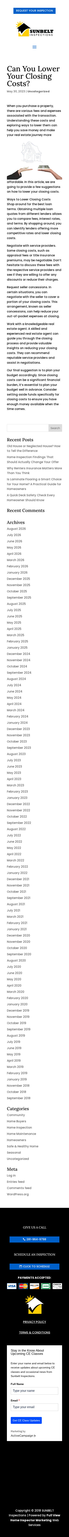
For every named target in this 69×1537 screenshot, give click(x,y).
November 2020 (18, 942)
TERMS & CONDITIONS (34, 1332)
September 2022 (19, 823)
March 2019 (15, 1067)
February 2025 (17, 641)
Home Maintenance (21, 1134)
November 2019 (18, 1017)
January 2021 (17, 929)
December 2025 (18, 579)
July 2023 (14, 760)
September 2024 (19, 673)
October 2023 (17, 741)
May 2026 (14, 547)
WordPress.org (18, 1194)
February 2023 (17, 792)
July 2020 (14, 967)
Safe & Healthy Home (22, 1146)
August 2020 (16, 960)
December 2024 (18, 654)
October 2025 (17, 591)
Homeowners (16, 1140)
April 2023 (14, 779)
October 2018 (16, 1092)
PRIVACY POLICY (34, 1322)
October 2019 (16, 1023)
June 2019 (14, 1048)
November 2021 (18, 885)
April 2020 (14, 986)
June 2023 (14, 766)
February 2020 (17, 998)
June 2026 (14, 541)
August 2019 (16, 1036)
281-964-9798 (36, 1239)
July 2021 (13, 910)
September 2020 (19, 954)
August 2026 (16, 529)
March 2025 (15, 635)
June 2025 (14, 616)
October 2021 (16, 892)
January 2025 (17, 648)
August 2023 (16, 754)
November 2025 (18, 585)
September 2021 (18, 898)
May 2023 (14, 773)
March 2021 (15, 917)
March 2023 (15, 785)
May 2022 (14, 848)
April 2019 (14, 1061)
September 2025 (19, 598)
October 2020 (17, 948)
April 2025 (14, 629)
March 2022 (15, 860)
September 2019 (18, 1029)
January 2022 (17, 873)
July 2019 (13, 1042)
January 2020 (17, 1004)
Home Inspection (19, 1128)
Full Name (17, 1383)
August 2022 (16, 829)
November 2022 (18, 810)
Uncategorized (38, 91)
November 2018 (18, 1086)
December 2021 (18, 879)
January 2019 (17, 1079)
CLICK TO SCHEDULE (36, 1266)
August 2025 (16, 604)
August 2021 (16, 904)
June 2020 (14, 973)
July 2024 (14, 685)
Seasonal (14, 1153)
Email (15, 1400)
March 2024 (16, 710)
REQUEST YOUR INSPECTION (34, 11)
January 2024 (17, 723)
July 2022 (14, 835)
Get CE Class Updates (26, 1420)
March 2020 (15, 992)
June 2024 (14, 691)
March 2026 (15, 560)
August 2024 (16, 679)
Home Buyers (16, 1121)
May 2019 (14, 1054)
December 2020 (18, 935)
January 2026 (17, 573)
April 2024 (14, 704)
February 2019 (17, 1073)
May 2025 (14, 623)
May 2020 (14, 979)
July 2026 (14, 535)
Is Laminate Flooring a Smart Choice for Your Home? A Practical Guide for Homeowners (34, 484)
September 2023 (19, 748)
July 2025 (14, 610)
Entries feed (16, 1182)
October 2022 (17, 817)
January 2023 (17, 798)
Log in (11, 1175)
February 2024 (17, 716)
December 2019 (18, 1011)
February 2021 (17, 923)
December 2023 (18, 729)
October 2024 (17, 666)
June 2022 (14, 842)
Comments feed (19, 1188)
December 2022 (18, 804)
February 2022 (17, 867)
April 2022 (14, 854)
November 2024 (18, 660)
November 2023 (18, 735)
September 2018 (18, 1098)
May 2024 (14, 698)
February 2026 (17, 566)
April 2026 (14, 554)
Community (16, 1115)
